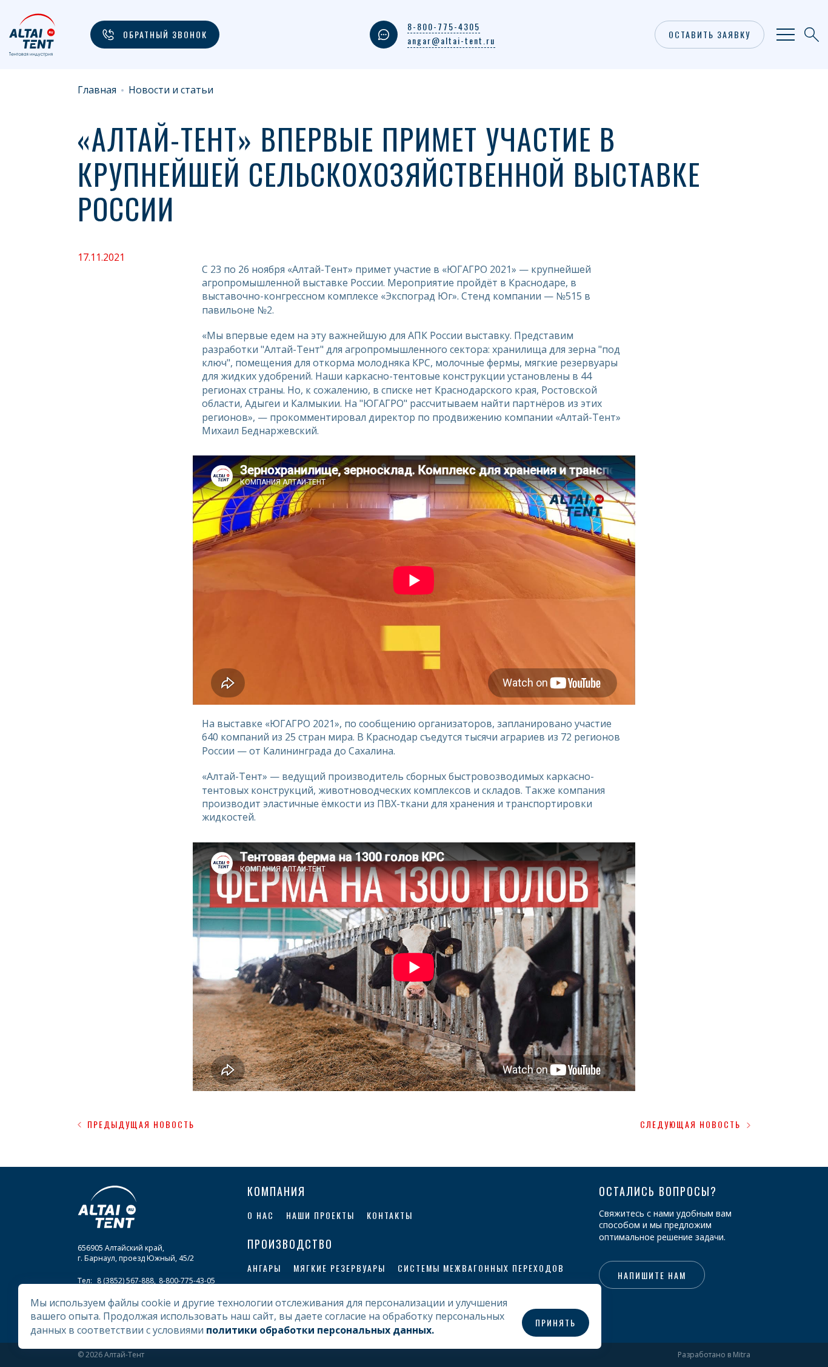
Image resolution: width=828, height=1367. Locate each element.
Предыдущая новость (141, 1124)
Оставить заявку (709, 34)
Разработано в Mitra (714, 1355)
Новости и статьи (171, 90)
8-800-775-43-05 (187, 1280)
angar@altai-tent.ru (451, 41)
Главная (97, 90)
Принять (555, 1322)
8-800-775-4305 (443, 27)
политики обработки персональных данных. (320, 1330)
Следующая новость (690, 1124)
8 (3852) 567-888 (125, 1280)
